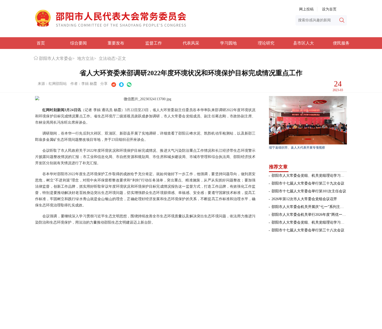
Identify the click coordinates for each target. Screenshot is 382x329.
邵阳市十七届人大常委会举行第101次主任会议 (309, 191)
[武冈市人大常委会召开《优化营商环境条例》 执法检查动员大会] (308, 120)
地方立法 (85, 58)
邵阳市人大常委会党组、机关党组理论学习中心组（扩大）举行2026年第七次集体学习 (309, 176)
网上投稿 (306, 9)
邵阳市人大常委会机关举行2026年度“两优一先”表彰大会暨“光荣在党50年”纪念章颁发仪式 (309, 215)
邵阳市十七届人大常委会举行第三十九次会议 (308, 183)
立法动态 (107, 58)
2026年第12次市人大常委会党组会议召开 (304, 199)
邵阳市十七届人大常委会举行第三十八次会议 (308, 230)
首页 (41, 43)
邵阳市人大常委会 (55, 58)
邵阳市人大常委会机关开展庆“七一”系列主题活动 (309, 207)
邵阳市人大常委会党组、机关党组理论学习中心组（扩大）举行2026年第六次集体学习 (309, 222)
